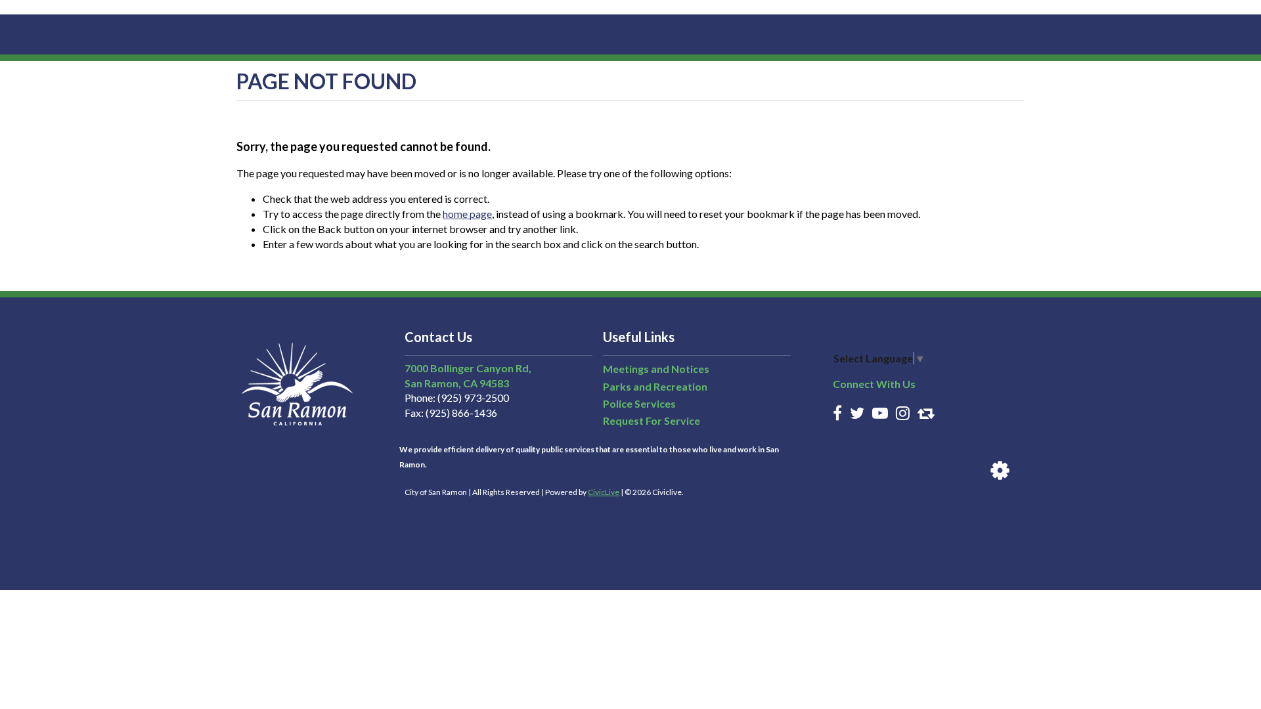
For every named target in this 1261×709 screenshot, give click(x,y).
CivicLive (603, 492)
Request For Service (651, 420)
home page (467, 213)
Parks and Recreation (655, 386)
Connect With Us (874, 383)
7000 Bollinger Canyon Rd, (468, 368)
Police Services (639, 403)
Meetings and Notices (656, 368)
